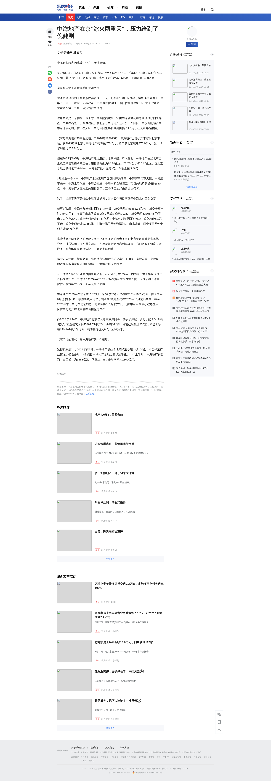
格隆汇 (83, 760)
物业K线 (185, 207)
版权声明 (124, 747)
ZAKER (166, 757)
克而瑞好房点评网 (128, 757)
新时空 (92, 760)
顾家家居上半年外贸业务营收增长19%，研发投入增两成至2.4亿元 (128, 615)
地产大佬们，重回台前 (109, 414)
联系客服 (89, 393)
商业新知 (207, 757)
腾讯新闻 (94, 757)
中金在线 (187, 757)
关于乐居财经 (78, 747)
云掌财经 (197, 757)
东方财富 (142, 757)
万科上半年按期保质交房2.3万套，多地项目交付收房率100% (129, 585)
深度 (96, 7)
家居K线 (185, 248)
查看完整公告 (192, 187)
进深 (183, 230)
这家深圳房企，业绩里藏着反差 (114, 444)
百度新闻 (104, 757)
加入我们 (109, 747)
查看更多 (110, 559)
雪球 (158, 757)
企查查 (151, 757)
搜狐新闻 (114, 757)
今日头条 (84, 757)
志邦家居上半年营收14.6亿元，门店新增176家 (124, 642)
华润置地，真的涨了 (184, 240)
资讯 (82, 7)
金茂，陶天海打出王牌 (109, 531)
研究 (110, 7)
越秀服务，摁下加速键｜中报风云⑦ (118, 700)
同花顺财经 (176, 757)
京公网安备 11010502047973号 (148, 772)
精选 (125, 7)
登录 (203, 9)
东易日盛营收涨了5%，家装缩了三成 (192, 259)
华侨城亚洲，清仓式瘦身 (110, 502)
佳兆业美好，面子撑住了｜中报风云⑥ (119, 671)
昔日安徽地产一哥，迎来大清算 (114, 473)
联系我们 (94, 747)
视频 (139, 7)
